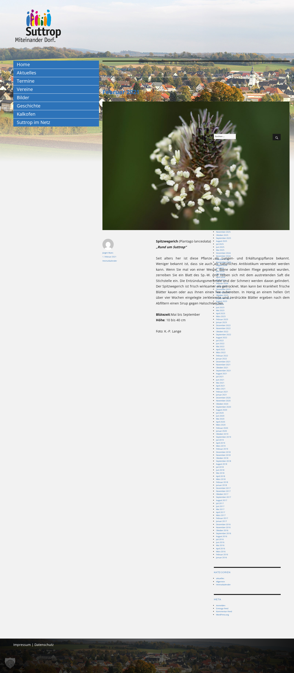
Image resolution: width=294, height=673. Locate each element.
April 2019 (220, 443)
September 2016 (223, 533)
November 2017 (223, 491)
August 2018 (221, 464)
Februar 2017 (222, 518)
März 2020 (221, 424)
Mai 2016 (220, 545)
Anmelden (220, 605)
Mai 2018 (220, 473)
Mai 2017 (220, 509)
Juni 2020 (220, 415)
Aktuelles (26, 73)
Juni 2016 (220, 542)
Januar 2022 (221, 358)
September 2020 (223, 406)
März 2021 (221, 388)
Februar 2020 (222, 428)
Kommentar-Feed (224, 611)
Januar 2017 (221, 521)
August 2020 (221, 409)
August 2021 (221, 373)
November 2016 (223, 527)
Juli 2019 (220, 440)
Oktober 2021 (222, 367)
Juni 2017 (220, 506)
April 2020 (220, 421)
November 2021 (223, 364)
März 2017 (221, 515)
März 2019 (221, 446)
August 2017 (221, 500)
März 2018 (221, 479)
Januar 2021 (221, 394)
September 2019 (223, 437)
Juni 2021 (220, 379)
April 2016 (220, 548)
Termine (25, 81)
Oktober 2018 (222, 458)
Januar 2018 (221, 485)
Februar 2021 (120, 92)
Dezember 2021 (223, 361)
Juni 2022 (220, 343)
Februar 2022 (222, 355)
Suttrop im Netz (33, 122)
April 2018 (220, 476)
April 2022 (220, 349)
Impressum (22, 644)
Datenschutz (44, 644)
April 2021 (220, 385)
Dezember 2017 (223, 488)
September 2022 (223, 334)
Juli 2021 (220, 376)
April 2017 (220, 512)
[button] (10, 663)
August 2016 (221, 536)
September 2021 (223, 370)
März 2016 (221, 551)
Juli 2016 (220, 539)
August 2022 (221, 337)
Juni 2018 (220, 470)
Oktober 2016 (222, 530)
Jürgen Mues (107, 252)
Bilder (23, 97)
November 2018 (223, 455)
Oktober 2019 (222, 434)
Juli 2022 (220, 340)
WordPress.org (222, 614)
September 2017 (223, 497)
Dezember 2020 (223, 397)
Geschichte (28, 106)
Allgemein (220, 581)
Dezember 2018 (223, 452)
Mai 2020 (220, 418)
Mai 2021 (220, 382)
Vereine (25, 89)
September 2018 (223, 461)
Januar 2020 (221, 431)
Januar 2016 (221, 557)
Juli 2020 (220, 412)
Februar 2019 (222, 449)
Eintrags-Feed (222, 608)
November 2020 (223, 400)
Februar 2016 (222, 554)
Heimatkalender (109, 260)
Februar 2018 (222, 482)
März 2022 (221, 352)
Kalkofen (26, 114)
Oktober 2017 (222, 494)
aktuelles (220, 578)
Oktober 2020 (222, 404)
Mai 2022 (220, 346)
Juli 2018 (220, 467)
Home (23, 64)
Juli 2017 (220, 503)
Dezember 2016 (223, 524)
